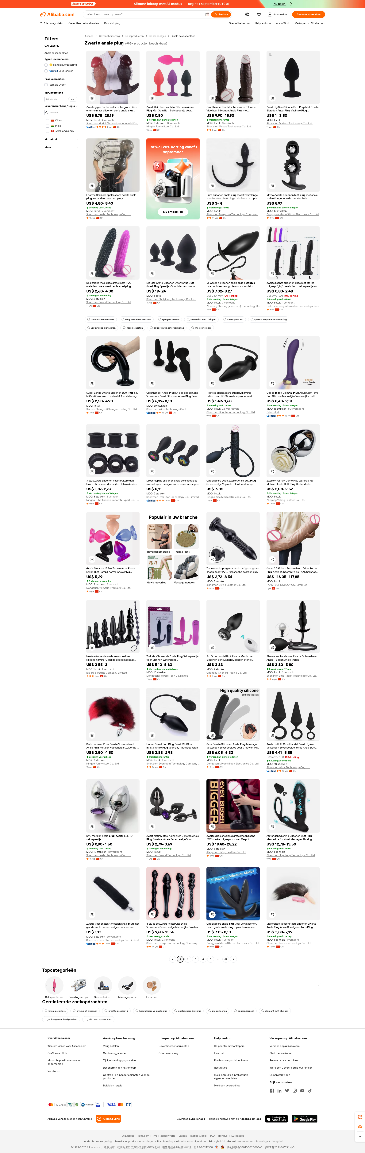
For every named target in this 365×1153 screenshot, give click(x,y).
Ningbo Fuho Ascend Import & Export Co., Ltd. (113, 499)
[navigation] (61, 498)
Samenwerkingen (280, 1074)
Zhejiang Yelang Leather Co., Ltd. (286, 499)
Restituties (220, 1067)
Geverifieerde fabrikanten (174, 1045)
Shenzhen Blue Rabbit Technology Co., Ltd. (292, 675)
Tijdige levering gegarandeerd (120, 1060)
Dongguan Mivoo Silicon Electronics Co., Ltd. (293, 214)
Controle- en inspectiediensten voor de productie (126, 1076)
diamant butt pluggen (276, 1011)
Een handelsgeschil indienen (231, 1060)
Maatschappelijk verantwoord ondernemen (65, 1062)
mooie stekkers (203, 328)
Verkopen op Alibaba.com (285, 1045)
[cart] (259, 15)
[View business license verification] (217, 1147)
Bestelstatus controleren (284, 1060)
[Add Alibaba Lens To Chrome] (108, 1119)
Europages (237, 1135)
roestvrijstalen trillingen (203, 319)
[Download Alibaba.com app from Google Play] (304, 1119)
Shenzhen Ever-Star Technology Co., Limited (172, 496)
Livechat (219, 1053)
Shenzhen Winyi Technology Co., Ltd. (168, 409)
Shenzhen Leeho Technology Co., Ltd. (108, 214)
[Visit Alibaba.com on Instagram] (294, 1090)
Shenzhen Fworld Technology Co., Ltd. (108, 302)
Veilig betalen (111, 1045)
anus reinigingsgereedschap (169, 328)
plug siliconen (219, 1011)
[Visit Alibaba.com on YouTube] (302, 1090)
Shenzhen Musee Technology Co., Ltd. (229, 126)
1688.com (143, 1135)
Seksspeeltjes (157, 35)
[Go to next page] (233, 959)
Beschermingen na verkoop (119, 1067)
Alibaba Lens (55, 1118)
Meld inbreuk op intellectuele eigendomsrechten (231, 1076)
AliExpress (128, 1135)
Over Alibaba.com (59, 1037)
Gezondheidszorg (109, 35)
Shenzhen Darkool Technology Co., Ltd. (290, 123)
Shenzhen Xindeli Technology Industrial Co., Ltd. (113, 123)
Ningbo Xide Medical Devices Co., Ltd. (228, 496)
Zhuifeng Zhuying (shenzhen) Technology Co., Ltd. (233, 306)
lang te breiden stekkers (138, 319)
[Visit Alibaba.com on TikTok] (310, 1090)
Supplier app (197, 1118)
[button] (207, 14)
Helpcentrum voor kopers (229, 1045)
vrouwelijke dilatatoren (103, 328)
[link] (360, 1117)
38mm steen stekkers (102, 319)
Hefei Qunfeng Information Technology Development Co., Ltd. (293, 306)
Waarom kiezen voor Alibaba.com (67, 1045)
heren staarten (135, 328)
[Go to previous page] (172, 959)
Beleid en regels (112, 1085)
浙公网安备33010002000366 (244, 1147)
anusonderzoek (246, 1011)
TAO (212, 1135)
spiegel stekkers (170, 319)
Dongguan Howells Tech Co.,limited (167, 675)
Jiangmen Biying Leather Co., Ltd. (226, 584)
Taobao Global (198, 1135)
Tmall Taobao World (163, 1135)
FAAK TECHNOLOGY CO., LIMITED (287, 584)
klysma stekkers (57, 1011)
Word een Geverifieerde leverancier (291, 1067)
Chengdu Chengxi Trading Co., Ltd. (226, 672)
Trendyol (223, 1135)
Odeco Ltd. (273, 412)
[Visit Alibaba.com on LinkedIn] (279, 1090)
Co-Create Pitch (57, 1053)
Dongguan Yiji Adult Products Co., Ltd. (108, 587)
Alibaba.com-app (250, 1118)
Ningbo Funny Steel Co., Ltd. (162, 126)
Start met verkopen (281, 1053)
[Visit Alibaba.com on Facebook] (272, 1090)
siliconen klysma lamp (100, 1019)
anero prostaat (235, 319)
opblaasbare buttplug (189, 1011)
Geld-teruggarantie (114, 1053)
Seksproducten (134, 35)
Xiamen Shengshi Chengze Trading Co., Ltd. (111, 409)
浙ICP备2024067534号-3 (279, 1147)
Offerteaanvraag (168, 1053)
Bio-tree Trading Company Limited (106, 672)
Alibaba (89, 35)
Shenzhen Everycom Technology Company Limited (233, 214)
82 (226, 959)
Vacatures (54, 1071)
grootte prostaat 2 (118, 1011)
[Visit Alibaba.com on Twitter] (287, 1090)
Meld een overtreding (227, 1085)
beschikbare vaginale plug (153, 1011)
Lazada (183, 1135)
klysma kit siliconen (87, 1011)
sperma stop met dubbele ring (270, 319)
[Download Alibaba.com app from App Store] (276, 1119)
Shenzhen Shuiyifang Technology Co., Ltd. (171, 299)
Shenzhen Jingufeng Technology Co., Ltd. (230, 412)
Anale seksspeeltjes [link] (183, 35)
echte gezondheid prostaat (63, 1019)
